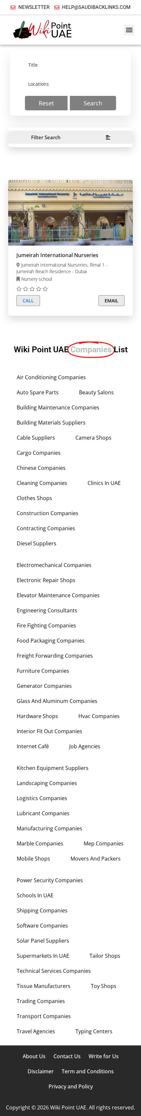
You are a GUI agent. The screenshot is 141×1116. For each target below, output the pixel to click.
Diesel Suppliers (36, 543)
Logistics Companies (42, 798)
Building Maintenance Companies (58, 407)
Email (111, 300)
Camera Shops (93, 437)
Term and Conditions (88, 1071)
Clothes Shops (34, 498)
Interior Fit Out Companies (49, 731)
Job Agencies (84, 746)
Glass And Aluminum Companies (57, 701)
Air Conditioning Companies (51, 377)
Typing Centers (93, 1031)
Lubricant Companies (43, 813)
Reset (46, 103)
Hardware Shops (37, 716)
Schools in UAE (35, 895)
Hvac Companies (99, 716)
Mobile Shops (33, 858)
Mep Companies (104, 843)
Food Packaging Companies (51, 640)
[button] (129, 30)
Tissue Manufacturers (43, 986)
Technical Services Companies (54, 970)
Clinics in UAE (104, 483)
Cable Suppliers (36, 437)
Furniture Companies (43, 670)
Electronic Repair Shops (46, 580)
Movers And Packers (95, 858)
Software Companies (42, 925)
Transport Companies (44, 1016)
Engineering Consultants (47, 610)
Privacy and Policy (71, 1086)
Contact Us (67, 1056)
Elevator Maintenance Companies (58, 595)
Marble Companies (40, 843)
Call (28, 300)
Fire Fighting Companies (46, 625)
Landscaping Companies (47, 783)
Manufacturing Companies (49, 828)
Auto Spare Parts (38, 392)
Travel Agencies (36, 1031)
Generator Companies (44, 685)
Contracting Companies (46, 528)
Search (93, 103)
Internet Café (33, 746)
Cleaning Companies (42, 483)
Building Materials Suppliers (51, 422)
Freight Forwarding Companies (55, 655)
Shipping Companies (42, 910)
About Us (34, 1056)
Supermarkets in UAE (43, 955)
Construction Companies (47, 513)
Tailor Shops (105, 955)
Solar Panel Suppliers (43, 940)
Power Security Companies (50, 880)
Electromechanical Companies (54, 565)
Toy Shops (103, 986)
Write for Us (104, 1056)
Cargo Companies (39, 452)
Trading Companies (41, 1001)
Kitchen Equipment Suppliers (53, 768)
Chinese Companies (41, 467)
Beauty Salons (96, 392)
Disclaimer (41, 1071)
